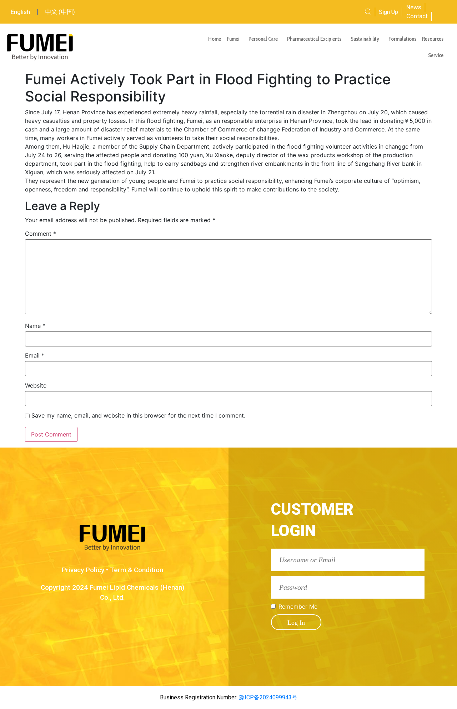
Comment (40, 233)
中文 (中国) (60, 11)
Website (35, 385)
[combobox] (344, 12)
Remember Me (297, 606)
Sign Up (388, 12)
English (20, 11)
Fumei (233, 39)
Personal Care (263, 39)
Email (34, 355)
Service (435, 55)
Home (214, 39)
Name (35, 326)
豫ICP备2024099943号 (267, 697)
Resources (432, 39)
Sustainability (365, 39)
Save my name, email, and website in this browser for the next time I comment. (138, 415)
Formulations (402, 39)
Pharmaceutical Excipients (314, 39)
